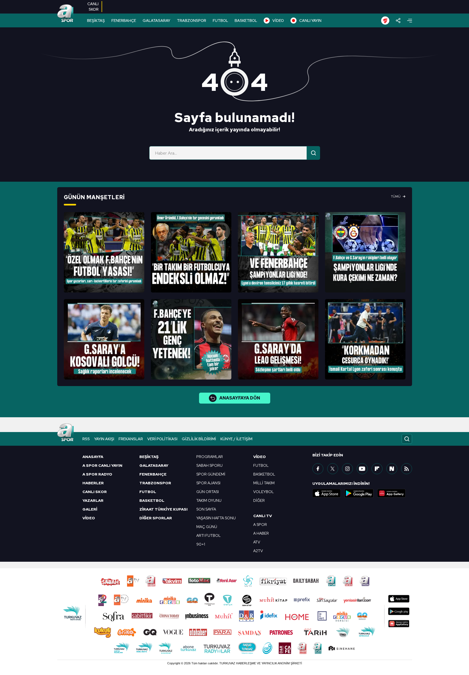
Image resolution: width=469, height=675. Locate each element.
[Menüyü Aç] (409, 20)
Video (259, 456)
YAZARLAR (92, 500)
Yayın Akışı (104, 438)
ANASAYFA (92, 456)
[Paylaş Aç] (398, 20)
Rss (86, 438)
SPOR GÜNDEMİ (210, 474)
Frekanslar (131, 438)
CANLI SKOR (94, 491)
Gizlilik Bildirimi (199, 438)
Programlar (209, 456)
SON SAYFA (206, 509)
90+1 (200, 544)
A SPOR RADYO (97, 474)
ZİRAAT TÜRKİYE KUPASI (163, 509)
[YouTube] (362, 468)
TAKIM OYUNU (208, 500)
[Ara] (313, 153)
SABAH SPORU (209, 465)
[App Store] (326, 493)
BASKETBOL (246, 20)
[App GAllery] (391, 493)
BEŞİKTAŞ (96, 20)
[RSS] (406, 468)
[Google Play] (358, 493)
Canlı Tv (262, 515)
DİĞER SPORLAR (155, 517)
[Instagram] (347, 468)
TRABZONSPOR (191, 20)
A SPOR (260, 524)
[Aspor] (104, 252)
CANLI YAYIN (310, 20)
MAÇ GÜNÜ (206, 526)
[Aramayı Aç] (407, 439)
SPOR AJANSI (208, 482)
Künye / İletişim (236, 438)
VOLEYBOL (263, 491)
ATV (256, 542)
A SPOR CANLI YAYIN (102, 465)
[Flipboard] (377, 468)
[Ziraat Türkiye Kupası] (385, 20)
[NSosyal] (391, 468)
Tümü (396, 196)
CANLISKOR (93, 6)
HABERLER (93, 482)
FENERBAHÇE (123, 20)
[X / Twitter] (332, 468)
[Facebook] (317, 468)
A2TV (258, 550)
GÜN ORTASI (207, 491)
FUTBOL (220, 20)
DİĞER (259, 500)
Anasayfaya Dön (239, 398)
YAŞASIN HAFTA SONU (216, 517)
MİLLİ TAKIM (264, 482)
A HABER (261, 533)
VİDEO (278, 20)
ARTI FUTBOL (208, 535)
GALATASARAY (156, 20)
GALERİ (89, 509)
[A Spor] (65, 13)
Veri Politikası (162, 438)
